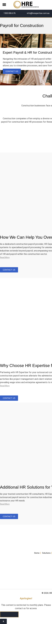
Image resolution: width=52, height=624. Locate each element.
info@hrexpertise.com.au (38, 13)
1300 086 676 (9, 13)
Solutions (46, 553)
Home (37, 553)
